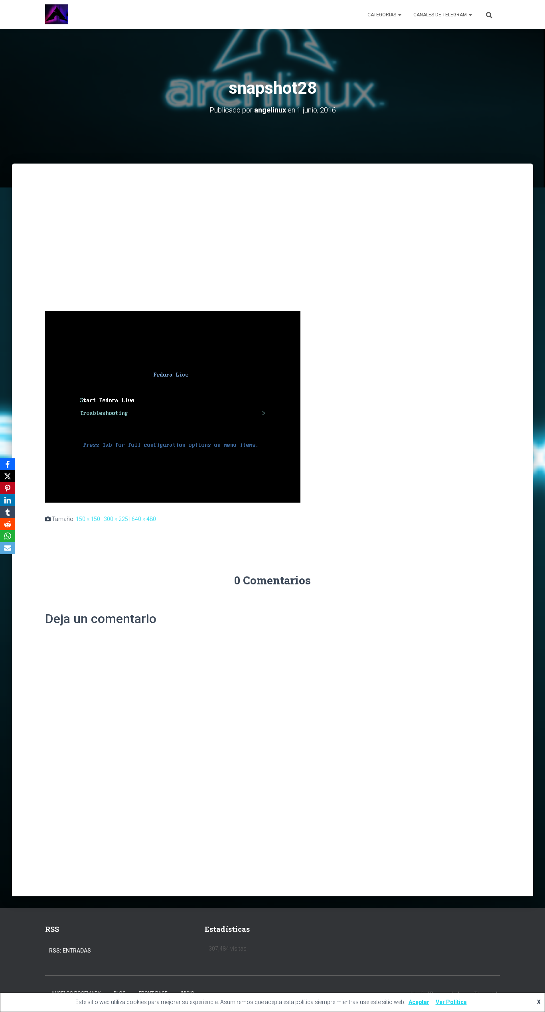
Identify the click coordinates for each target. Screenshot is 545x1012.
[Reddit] (7, 524)
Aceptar (419, 1002)
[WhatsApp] (7, 536)
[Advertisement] (272, 223)
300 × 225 (116, 519)
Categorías (382, 15)
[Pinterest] (7, 488)
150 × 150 (88, 519)
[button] (399, 15)
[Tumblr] (7, 512)
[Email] (7, 548)
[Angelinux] (56, 14)
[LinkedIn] (7, 500)
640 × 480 (144, 519)
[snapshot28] (172, 406)
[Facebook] (7, 464)
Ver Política (451, 1002)
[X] (7, 476)
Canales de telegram (440, 15)
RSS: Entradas (70, 950)
